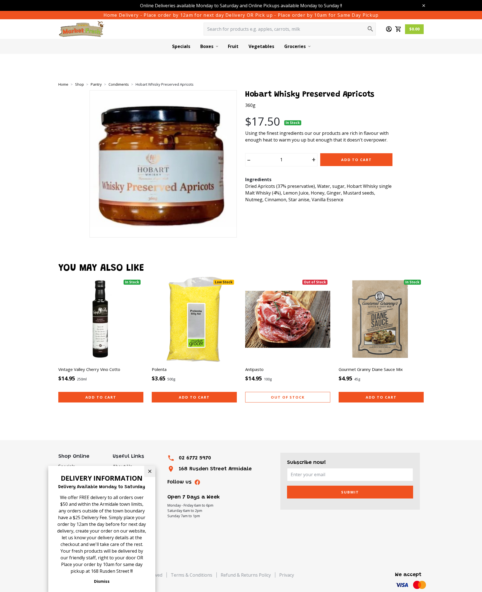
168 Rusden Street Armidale (215, 469)
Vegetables (261, 46)
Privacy (286, 575)
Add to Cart (356, 159)
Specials (181, 46)
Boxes (206, 46)
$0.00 (414, 29)
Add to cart (100, 397)
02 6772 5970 (195, 458)
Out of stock (288, 397)
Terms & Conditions (191, 575)
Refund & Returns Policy (246, 575)
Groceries (295, 46)
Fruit (233, 46)
